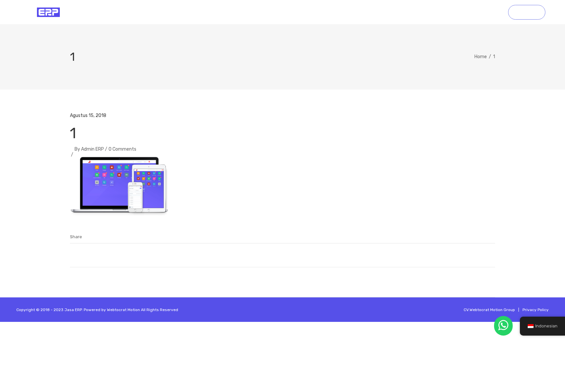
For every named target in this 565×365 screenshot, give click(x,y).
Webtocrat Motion (123, 309)
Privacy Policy (535, 309)
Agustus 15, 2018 (88, 115)
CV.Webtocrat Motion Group (489, 309)
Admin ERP (92, 149)
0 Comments (122, 149)
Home (480, 56)
